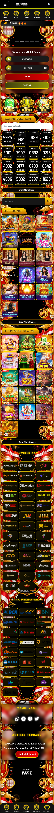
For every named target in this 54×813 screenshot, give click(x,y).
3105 (47, 137)
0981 (20, 139)
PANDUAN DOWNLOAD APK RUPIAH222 (24, 743)
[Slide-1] (22, 41)
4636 (7, 179)
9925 (7, 137)
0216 (47, 153)
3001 (7, 153)
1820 (47, 179)
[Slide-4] (37, 41)
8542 (46, 166)
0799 (33, 166)
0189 (33, 137)
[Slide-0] (17, 41)
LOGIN (27, 76)
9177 (20, 166)
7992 (20, 153)
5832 (20, 179)
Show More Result (27, 190)
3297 (33, 179)
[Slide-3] (32, 41)
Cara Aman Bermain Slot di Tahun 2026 (24, 748)
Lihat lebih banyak (27, 754)
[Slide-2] (27, 41)
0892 (33, 153)
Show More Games (27, 322)
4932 (7, 166)
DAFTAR (27, 85)
